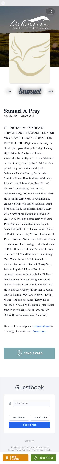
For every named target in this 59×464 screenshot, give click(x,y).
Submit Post (29, 424)
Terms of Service (38, 450)
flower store (39, 331)
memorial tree (42, 326)
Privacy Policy (21, 450)
